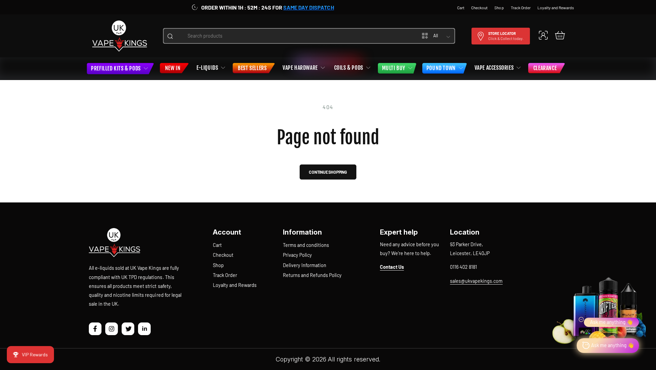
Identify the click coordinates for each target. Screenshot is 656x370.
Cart (217, 245)
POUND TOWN (441, 68)
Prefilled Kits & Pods (116, 68)
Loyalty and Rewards (235, 285)
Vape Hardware (300, 67)
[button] (559, 35)
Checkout (223, 255)
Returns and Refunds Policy (312, 275)
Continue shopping (328, 172)
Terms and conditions (306, 245)
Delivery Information (304, 265)
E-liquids (207, 67)
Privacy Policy (297, 255)
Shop (218, 265)
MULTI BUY (393, 68)
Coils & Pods (348, 67)
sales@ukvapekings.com (476, 281)
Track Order (225, 275)
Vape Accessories (494, 67)
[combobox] (292, 36)
